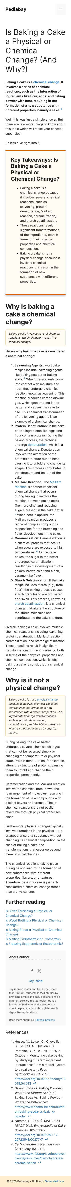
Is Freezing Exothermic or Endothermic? (34, 943)
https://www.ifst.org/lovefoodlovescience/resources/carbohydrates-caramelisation (40, 1158)
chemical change (46, 82)
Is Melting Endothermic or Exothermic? (33, 939)
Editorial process (45, 1019)
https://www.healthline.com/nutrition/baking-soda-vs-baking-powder (39, 1111)
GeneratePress (54, 1181)
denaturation (37, 445)
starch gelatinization (29, 603)
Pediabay (15, 9)
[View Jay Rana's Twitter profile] (39, 971)
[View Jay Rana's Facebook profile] (32, 971)
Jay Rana (35, 981)
